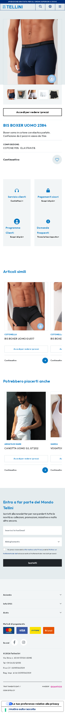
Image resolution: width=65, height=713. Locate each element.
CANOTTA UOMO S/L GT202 (21, 448)
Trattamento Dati (11, 686)
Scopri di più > (48, 201)
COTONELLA (10, 334)
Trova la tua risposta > (48, 237)
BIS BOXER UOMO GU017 (19, 338)
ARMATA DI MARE (12, 444)
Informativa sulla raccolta (19, 709)
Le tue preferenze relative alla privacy (35, 703)
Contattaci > (17, 201)
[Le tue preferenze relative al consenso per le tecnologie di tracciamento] (6, 710)
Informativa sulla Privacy (33, 550)
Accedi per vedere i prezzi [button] (32, 112)
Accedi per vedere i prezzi (26, 349)
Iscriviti (32, 562)
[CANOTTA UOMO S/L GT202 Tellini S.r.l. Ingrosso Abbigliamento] (26, 416)
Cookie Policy (9, 690)
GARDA (54, 444)
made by (46, 686)
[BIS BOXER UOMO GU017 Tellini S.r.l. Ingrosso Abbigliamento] (26, 306)
